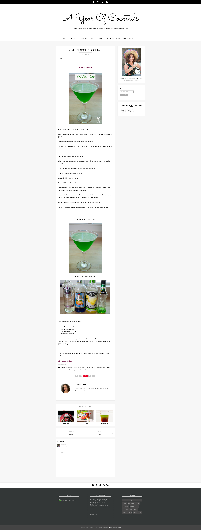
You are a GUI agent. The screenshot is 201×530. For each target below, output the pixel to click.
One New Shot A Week (125, 110)
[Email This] (59, 364)
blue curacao (63, 368)
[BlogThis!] (60, 364)
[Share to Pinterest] (65, 364)
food (138, 503)
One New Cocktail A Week (126, 109)
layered (132, 506)
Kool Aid (85, 423)
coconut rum (138, 500)
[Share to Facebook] (63, 364)
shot (131, 509)
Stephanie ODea (65, 445)
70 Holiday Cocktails (124, 113)
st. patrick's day (77, 370)
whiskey (130, 512)
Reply (62, 452)
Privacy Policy (93, 514)
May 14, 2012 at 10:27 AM (66, 446)
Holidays (83, 38)
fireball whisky (131, 503)
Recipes (73, 38)
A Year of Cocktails (92, 527)
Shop (100, 38)
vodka (96, 370)
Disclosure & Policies (130, 38)
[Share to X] (62, 364)
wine (140, 512)
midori (79, 368)
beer (124, 500)
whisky (135, 512)
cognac (124, 503)
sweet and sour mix (88, 370)
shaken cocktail (67, 370)
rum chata (125, 509)
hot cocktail (126, 506)
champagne (130, 500)
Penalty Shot (66, 423)
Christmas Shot (104, 423)
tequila (135, 509)
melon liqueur (72, 368)
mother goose (86, 368)
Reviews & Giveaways (113, 38)
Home (65, 38)
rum (137, 506)
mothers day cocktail (97, 368)
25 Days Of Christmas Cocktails (127, 112)
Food (92, 38)
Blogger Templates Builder (115, 527)
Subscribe (123, 89)
